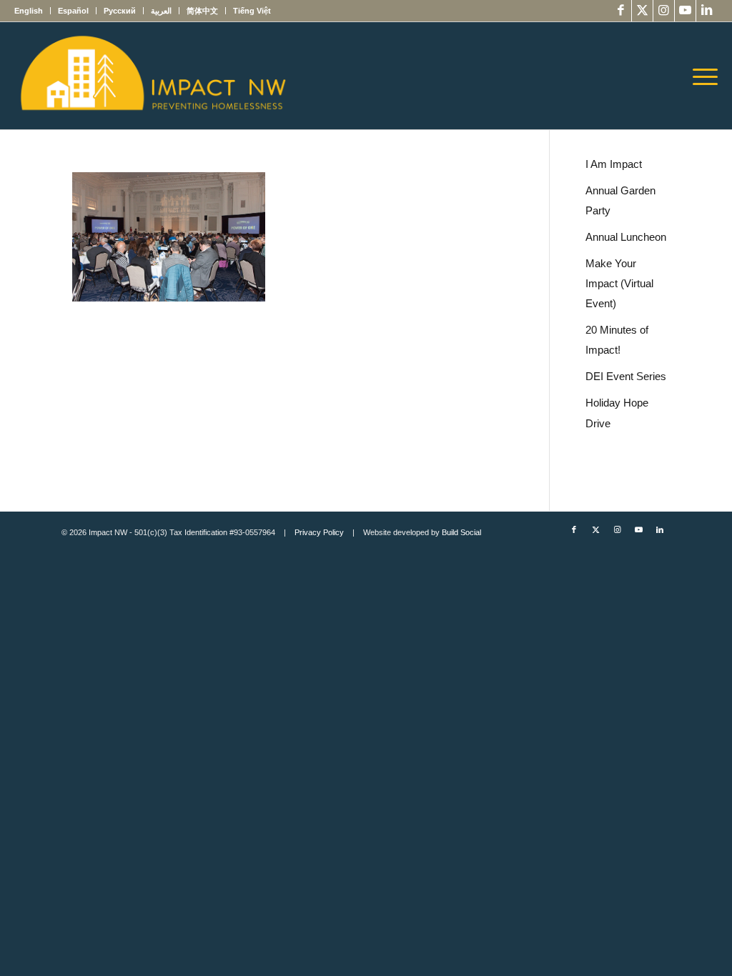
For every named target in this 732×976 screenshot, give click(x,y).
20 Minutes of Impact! (616, 340)
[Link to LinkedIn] (707, 10)
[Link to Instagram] (663, 10)
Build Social (461, 532)
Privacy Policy (319, 532)
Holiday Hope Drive (616, 413)
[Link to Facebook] (620, 10)
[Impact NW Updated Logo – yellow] (152, 75)
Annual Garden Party (620, 200)
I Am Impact (613, 164)
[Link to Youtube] (685, 10)
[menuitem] (32, 10)
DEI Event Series (625, 376)
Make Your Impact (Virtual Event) (619, 283)
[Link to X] (642, 10)
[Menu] (700, 75)
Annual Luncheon (625, 237)
